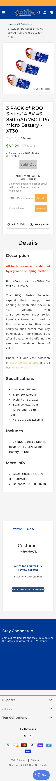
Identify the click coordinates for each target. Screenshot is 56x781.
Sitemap (35, 760)
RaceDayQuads (38, 765)
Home (11, 24)
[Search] (38, 12)
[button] (2, 12)
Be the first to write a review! (28, 589)
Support (8, 700)
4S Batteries (23, 24)
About (7, 708)
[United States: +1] (12, 198)
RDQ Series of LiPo (24, 362)
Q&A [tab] (30, 529)
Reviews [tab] (16, 529)
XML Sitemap (18, 760)
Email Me (41, 208)
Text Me (41, 198)
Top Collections (14, 717)
